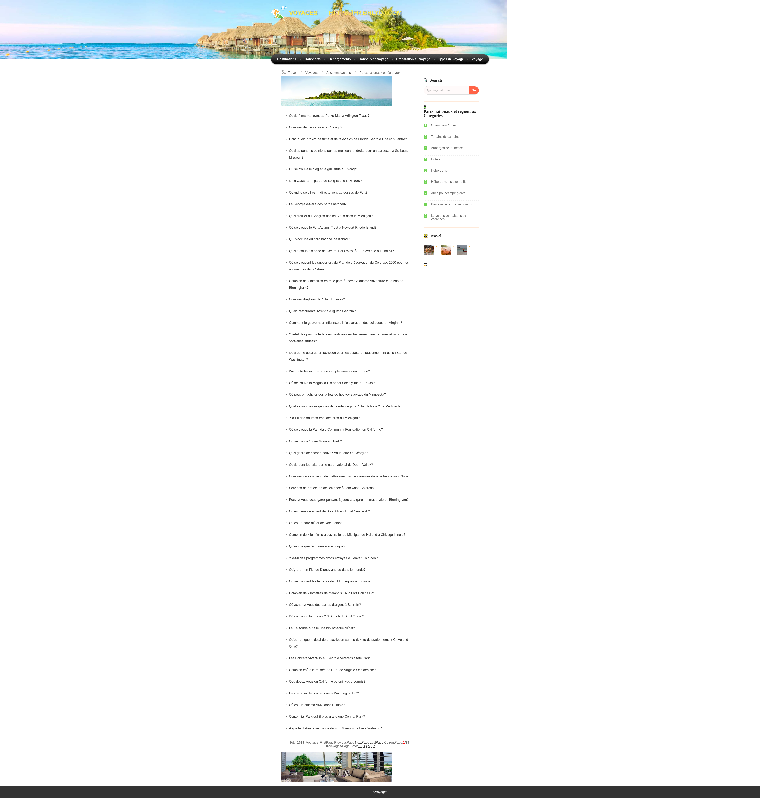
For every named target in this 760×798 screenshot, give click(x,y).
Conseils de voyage (373, 59)
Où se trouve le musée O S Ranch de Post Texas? (326, 616)
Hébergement (440, 170)
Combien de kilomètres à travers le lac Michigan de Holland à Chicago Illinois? (347, 535)
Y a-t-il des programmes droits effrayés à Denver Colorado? (333, 558)
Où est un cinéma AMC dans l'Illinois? (317, 705)
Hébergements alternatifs (448, 181)
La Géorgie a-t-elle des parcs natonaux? (318, 204)
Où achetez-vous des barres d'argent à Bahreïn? (325, 605)
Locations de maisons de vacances (448, 217)
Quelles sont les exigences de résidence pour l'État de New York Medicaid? (344, 406)
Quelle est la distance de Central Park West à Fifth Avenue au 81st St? (341, 251)
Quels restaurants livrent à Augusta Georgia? (322, 311)
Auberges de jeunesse (447, 148)
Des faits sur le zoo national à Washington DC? (324, 693)
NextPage (362, 742)
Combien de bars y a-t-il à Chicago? (315, 127)
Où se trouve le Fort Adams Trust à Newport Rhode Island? (332, 227)
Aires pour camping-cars (448, 193)
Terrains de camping (445, 136)
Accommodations (338, 72)
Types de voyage (451, 59)
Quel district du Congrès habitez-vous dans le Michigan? (331, 216)
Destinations (286, 59)
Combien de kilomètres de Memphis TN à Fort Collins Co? (332, 593)
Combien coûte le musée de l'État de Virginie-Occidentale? (332, 670)
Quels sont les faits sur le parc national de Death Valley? (331, 464)
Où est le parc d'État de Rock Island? (316, 523)
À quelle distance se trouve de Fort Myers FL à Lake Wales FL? (336, 728)
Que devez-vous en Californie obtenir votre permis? (327, 681)
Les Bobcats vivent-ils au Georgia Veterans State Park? (330, 658)
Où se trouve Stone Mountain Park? (315, 441)
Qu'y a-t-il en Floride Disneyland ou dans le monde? (327, 570)
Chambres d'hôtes (444, 125)
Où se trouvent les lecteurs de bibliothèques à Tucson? (329, 581)
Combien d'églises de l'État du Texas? (317, 299)
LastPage (376, 742)
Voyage (477, 59)
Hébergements (340, 59)
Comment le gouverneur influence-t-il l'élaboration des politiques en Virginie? (345, 323)
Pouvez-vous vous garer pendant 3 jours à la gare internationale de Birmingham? (348, 500)
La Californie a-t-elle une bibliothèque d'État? (322, 628)
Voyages (311, 72)
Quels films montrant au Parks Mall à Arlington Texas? (329, 116)
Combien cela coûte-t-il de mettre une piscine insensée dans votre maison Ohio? (348, 476)
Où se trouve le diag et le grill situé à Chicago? (323, 169)
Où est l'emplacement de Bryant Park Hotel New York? (329, 511)
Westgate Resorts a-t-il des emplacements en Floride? (329, 371)
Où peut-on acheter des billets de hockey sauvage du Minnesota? (337, 394)
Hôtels (435, 159)
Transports (312, 59)
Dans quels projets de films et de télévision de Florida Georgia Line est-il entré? (348, 139)
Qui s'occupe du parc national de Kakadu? (320, 239)
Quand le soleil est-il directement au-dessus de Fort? (328, 192)
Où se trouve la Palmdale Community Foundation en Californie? (336, 429)
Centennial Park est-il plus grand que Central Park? (327, 716)
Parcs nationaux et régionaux (379, 72)
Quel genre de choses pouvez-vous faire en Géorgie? (328, 453)
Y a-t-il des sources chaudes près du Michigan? (324, 418)
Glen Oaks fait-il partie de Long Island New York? (325, 181)
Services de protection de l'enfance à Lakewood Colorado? (332, 488)
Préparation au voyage (413, 59)
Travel (292, 72)
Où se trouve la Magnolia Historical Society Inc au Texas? (332, 383)
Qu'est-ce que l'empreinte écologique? (317, 546)
